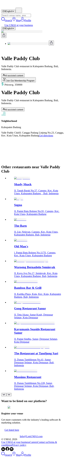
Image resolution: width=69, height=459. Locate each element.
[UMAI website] (10, 436)
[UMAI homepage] (10, 6)
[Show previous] (3, 394)
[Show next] (9, 394)
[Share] (3, 35)
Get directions (46, 135)
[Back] (2, 50)
